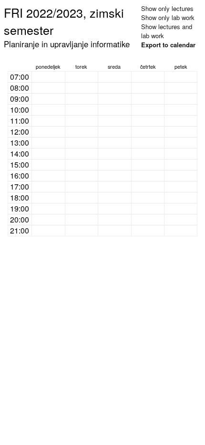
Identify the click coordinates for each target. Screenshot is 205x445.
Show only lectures (167, 8)
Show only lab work (168, 17)
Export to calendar (168, 44)
